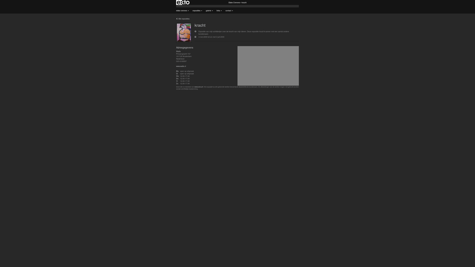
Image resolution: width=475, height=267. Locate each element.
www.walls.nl (181, 66)
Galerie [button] (209, 10)
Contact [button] (229, 10)
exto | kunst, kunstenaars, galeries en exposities (183, 2)
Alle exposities (184, 18)
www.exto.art (198, 87)
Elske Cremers (234, 2)
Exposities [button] (197, 10)
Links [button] (219, 10)
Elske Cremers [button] (182, 10)
